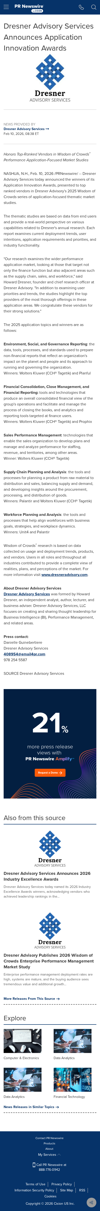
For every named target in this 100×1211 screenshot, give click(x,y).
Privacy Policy (61, 1184)
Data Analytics (64, 1058)
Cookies (50, 1196)
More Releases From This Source (29, 998)
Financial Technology (69, 1096)
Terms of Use (35, 1184)
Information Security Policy (34, 1190)
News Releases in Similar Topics (29, 1107)
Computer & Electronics (21, 1058)
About (49, 1149)
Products (49, 1143)
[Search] (94, 7)
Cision (58, 1203)
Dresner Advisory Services (27, 594)
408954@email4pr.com (24, 654)
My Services (47, 1154)
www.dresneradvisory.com (65, 574)
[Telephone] (81, 7)
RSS (82, 1190)
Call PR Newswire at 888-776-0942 (50, 1167)
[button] (50, 78)
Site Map (66, 1190)
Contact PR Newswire (49, 1138)
